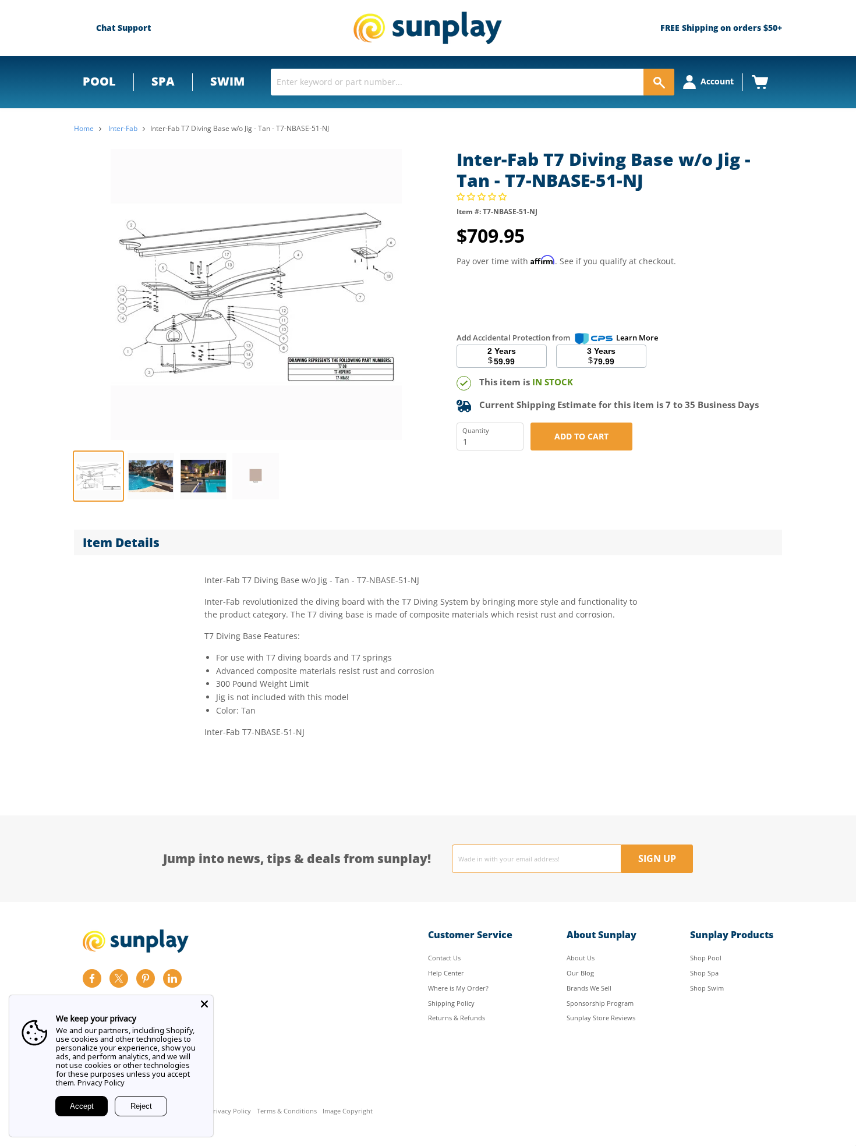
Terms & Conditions (287, 1111)
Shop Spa (704, 972)
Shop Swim (707, 988)
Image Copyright (348, 1111)
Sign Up (657, 858)
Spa (163, 81)
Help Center (446, 972)
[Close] (204, 1004)
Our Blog (580, 972)
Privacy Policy (230, 1111)
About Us (581, 957)
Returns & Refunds (456, 1017)
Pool (99, 81)
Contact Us (444, 957)
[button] (483, 196)
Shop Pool (705, 957)
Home (84, 129)
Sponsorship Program (600, 1003)
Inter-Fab (122, 129)
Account (717, 81)
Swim (227, 81)
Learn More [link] (637, 337)
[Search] (658, 82)
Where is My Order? (458, 988)
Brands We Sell (589, 988)
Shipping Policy (451, 1003)
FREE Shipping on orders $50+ (721, 27)
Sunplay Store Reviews (601, 1017)
